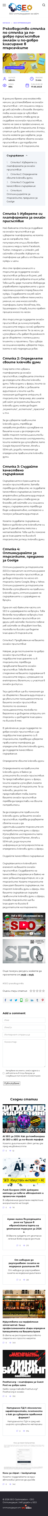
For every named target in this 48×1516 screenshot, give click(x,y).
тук (23, 974)
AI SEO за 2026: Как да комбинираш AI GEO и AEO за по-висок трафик (24, 1138)
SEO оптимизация (15, 68)
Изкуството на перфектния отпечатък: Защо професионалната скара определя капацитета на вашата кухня (24, 1327)
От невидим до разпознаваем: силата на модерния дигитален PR (24, 1263)
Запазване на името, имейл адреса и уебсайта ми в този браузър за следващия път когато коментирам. (23, 1073)
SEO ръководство (14, 983)
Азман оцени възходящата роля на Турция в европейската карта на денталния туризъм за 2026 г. (24, 1225)
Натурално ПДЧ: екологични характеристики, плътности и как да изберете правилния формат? (24, 1413)
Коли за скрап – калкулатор (19, 1473)
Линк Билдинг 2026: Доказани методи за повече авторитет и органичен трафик (23, 1193)
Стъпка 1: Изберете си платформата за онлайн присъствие (22, 166)
